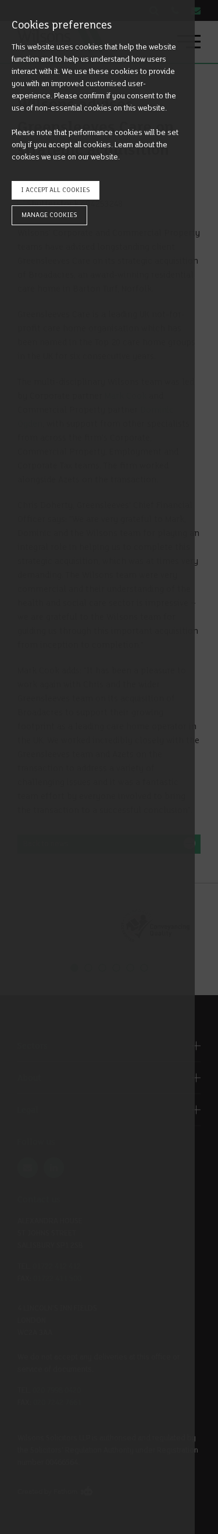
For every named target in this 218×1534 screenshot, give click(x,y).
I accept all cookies (55, 190)
